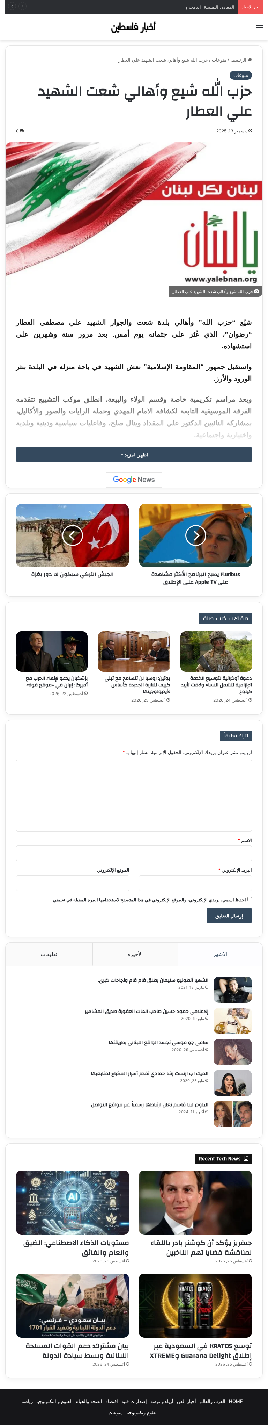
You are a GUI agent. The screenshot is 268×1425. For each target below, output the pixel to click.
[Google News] (134, 480)
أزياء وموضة (161, 1401)
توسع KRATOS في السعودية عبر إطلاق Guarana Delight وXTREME (201, 1350)
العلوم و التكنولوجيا (54, 1401)
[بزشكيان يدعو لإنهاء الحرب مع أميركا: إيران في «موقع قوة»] (52, 651)
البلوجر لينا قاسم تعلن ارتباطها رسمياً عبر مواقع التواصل (149, 1104)
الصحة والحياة (89, 1401)
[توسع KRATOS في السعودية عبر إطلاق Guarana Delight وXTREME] (195, 1306)
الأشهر (220, 954)
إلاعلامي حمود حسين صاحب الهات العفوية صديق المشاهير (146, 1011)
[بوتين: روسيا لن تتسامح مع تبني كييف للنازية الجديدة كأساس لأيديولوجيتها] (134, 651)
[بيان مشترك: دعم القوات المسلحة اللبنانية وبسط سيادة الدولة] (72, 1306)
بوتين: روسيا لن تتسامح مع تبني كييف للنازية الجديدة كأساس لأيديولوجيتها (137, 685)
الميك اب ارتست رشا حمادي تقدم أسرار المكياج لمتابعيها (149, 1073)
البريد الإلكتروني (235, 870)
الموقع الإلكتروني (113, 870)
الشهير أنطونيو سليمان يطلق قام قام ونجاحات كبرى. (153, 980)
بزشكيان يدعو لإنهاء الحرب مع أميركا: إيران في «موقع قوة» (57, 682)
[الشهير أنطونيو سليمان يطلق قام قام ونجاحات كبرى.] (233, 990)
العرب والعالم (212, 1401)
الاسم (245, 840)
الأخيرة (135, 954)
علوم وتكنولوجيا (141, 1412)
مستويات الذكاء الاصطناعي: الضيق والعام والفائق (76, 1247)
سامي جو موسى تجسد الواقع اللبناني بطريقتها (158, 1042)
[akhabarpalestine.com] (134, 27)
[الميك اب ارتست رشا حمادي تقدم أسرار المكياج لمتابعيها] (233, 1083)
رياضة (27, 1401)
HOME (236, 1401)
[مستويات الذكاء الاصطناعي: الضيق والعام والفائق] (72, 1203)
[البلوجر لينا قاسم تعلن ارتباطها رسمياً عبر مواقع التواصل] (233, 1114)
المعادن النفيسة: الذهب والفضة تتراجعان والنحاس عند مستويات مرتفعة (165, 7)
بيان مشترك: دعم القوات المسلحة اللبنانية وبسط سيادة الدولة (77, 1350)
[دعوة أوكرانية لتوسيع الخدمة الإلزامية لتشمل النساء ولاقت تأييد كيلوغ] (216, 651)
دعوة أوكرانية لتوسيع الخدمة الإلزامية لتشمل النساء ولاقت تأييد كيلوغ (216, 685)
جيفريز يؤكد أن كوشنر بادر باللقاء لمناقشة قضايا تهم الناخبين (201, 1247)
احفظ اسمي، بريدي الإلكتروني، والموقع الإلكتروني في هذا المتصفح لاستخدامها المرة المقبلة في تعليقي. (148, 899)
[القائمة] (259, 30)
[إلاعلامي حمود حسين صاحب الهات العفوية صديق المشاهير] (233, 1021)
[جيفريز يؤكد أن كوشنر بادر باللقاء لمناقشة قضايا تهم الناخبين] (195, 1203)
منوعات (219, 60)
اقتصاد (112, 1401)
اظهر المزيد (136, 455)
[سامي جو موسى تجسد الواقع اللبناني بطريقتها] (233, 1052)
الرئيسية (239, 60)
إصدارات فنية (134, 1401)
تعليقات (48, 954)
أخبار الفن (186, 1401)
